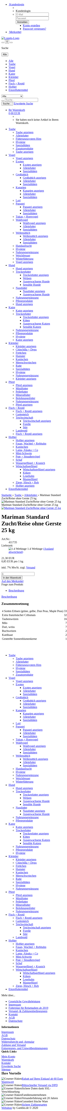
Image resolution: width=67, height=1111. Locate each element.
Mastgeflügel (30, 479)
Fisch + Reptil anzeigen (29, 411)
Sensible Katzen (32, 326)
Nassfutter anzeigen (34, 291)
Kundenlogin (16, 4)
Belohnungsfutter (25, 398)
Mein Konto (8, 1056)
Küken (27, 472)
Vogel (12, 67)
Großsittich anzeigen (34, 177)
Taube (12, 64)
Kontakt (13, 1014)
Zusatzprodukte (24, 148)
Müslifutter (22, 388)
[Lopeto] (10, 38)
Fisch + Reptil (16, 83)
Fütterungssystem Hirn (28, 138)
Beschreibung (16, 590)
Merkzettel (15, 32)
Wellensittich (23, 232)
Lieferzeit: (7, 545)
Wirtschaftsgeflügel (26, 466)
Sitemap (6, 1069)
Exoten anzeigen (32, 164)
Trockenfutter (23, 271)
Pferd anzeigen (24, 385)
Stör (25, 427)
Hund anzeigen (24, 268)
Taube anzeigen (24, 132)
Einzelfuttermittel (18, 90)
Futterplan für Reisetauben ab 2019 (28, 1007)
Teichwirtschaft (24, 417)
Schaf (19, 459)
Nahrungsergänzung (27, 252)
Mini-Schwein (24, 453)
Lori (18, 200)
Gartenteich (22, 414)
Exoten (20, 161)
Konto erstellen (31, 25)
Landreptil (21, 430)
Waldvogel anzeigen (34, 223)
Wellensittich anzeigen (35, 236)
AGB (12, 1017)
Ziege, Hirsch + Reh (27, 482)
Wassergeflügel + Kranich (30, 463)
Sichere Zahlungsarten (34, 1104)
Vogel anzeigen (24, 158)
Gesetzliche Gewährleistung (24, 1001)
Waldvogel (22, 219)
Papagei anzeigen (33, 206)
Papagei (20, 203)
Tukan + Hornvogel (27, 216)
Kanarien (21, 187)
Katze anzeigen (24, 310)
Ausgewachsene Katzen (36, 323)
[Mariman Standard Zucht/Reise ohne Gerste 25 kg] (31, 508)
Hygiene (20, 142)
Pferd (12, 80)
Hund (12, 70)
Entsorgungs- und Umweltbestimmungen (24, 1048)
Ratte (19, 365)
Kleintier (13, 77)
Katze (12, 73)
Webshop (6, 1107)
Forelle (27, 424)
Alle (11, 60)
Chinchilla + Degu (26, 349)
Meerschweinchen (26, 362)
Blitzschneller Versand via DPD (40, 1085)
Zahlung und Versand (13, 1045)
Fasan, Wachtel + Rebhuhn (31, 443)
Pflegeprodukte (24, 300)
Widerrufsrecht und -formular (17, 1041)
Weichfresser (23, 255)
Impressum (15, 1004)
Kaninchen (22, 359)
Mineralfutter (23, 394)
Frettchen (21, 352)
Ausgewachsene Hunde (36, 281)
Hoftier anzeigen (25, 440)
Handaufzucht (24, 245)
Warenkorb (7, 1059)
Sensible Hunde (32, 284)
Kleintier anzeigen (26, 346)
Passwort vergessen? (34, 28)
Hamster (20, 356)
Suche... (7, 103)
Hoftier (13, 86)
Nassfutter (21, 287)
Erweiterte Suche (23, 103)
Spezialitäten (23, 145)
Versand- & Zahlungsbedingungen (28, 1011)
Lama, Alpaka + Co (27, 450)
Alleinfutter (22, 135)
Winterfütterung (24, 258)
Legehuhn (28, 476)
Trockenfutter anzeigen (36, 274)
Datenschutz (16, 1020)
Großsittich (22, 174)
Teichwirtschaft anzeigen (37, 420)
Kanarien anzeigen (33, 190)
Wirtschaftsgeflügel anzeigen (39, 469)
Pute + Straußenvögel (28, 456)
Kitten (26, 320)
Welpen (27, 278)
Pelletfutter (22, 391)
